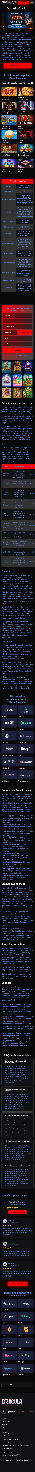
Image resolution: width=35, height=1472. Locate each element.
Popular (4, 83)
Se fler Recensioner (17, 1283)
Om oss (4, 1418)
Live (12, 83)
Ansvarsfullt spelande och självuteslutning (15, 1445)
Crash (20, 83)
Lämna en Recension (17, 1212)
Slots (28, 83)
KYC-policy (5, 1442)
